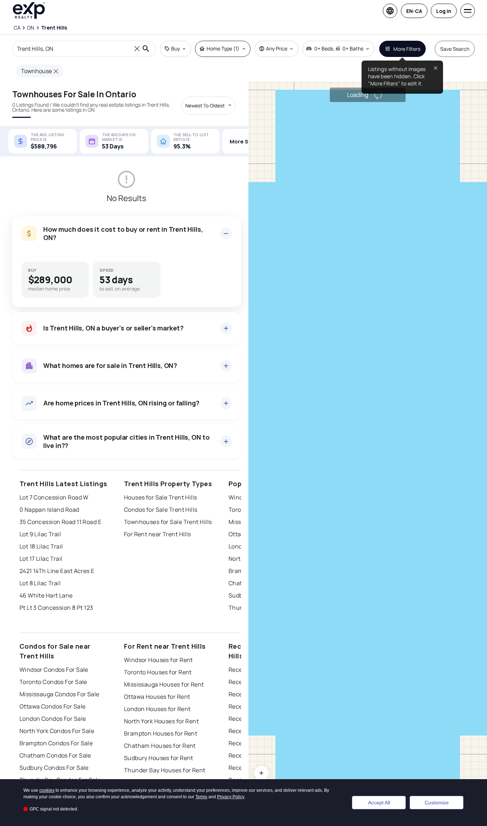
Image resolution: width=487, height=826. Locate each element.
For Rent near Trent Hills (157, 534)
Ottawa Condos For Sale (52, 706)
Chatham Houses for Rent (160, 746)
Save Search (454, 48)
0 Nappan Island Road (49, 510)
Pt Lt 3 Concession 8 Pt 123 (56, 608)
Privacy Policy (230, 796)
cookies (46, 790)
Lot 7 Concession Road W (54, 497)
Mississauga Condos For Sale (59, 694)
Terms (201, 796)
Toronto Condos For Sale (53, 682)
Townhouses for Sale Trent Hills (168, 522)
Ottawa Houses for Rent (157, 697)
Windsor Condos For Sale (53, 670)
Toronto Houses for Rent (158, 672)
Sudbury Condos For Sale (54, 768)
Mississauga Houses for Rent (164, 684)
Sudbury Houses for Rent (158, 758)
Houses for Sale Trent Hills (160, 497)
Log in (443, 11)
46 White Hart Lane (46, 595)
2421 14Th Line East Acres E (56, 571)
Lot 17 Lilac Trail (41, 559)
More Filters (406, 48)
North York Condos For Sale (56, 731)
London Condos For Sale (52, 719)
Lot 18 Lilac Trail (41, 546)
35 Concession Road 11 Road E (60, 522)
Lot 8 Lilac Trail (40, 583)
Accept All (379, 802)
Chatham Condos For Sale (55, 755)
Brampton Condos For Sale (56, 743)
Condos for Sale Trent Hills (161, 510)
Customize (437, 802)
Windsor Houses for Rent (158, 660)
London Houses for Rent (157, 709)
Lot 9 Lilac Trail (40, 534)
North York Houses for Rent (161, 721)
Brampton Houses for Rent (161, 733)
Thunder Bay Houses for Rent (164, 770)
